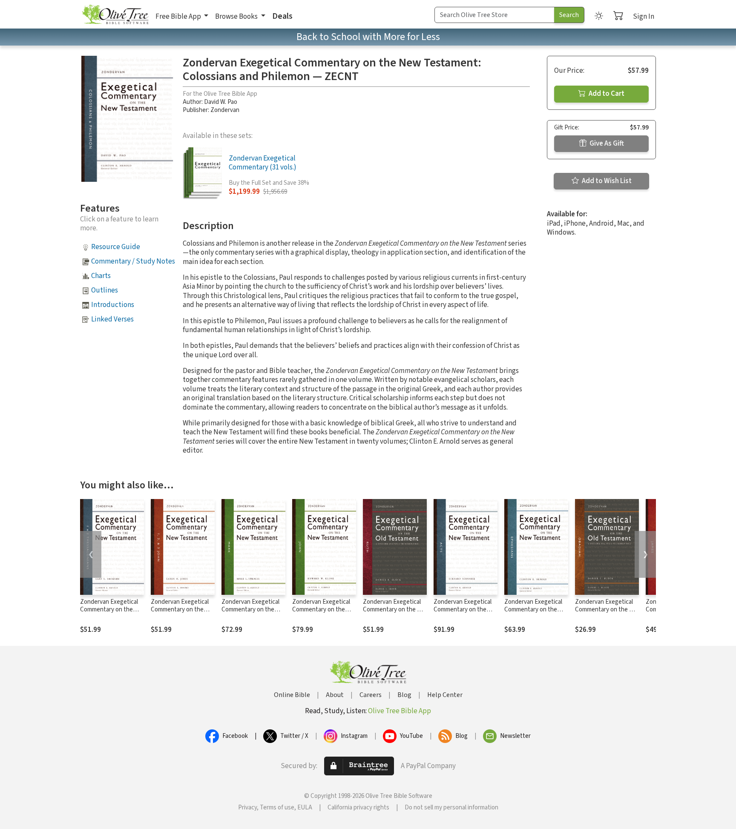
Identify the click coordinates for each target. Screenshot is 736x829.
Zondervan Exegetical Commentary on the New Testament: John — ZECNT (321, 614)
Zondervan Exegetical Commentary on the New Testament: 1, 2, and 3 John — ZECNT (180, 614)
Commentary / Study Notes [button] (133, 261)
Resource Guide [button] (115, 247)
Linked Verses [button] (112, 319)
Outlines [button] (104, 290)
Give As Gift (606, 143)
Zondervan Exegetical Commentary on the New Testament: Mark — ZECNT (250, 614)
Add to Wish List (606, 181)
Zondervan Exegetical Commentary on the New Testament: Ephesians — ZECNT (533, 614)
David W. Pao (220, 102)
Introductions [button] (112, 305)
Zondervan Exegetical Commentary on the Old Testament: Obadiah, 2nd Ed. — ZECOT (606, 614)
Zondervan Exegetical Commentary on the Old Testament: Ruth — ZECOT (394, 614)
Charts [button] (101, 276)
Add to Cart (605, 94)
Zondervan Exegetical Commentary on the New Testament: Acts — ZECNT (463, 614)
